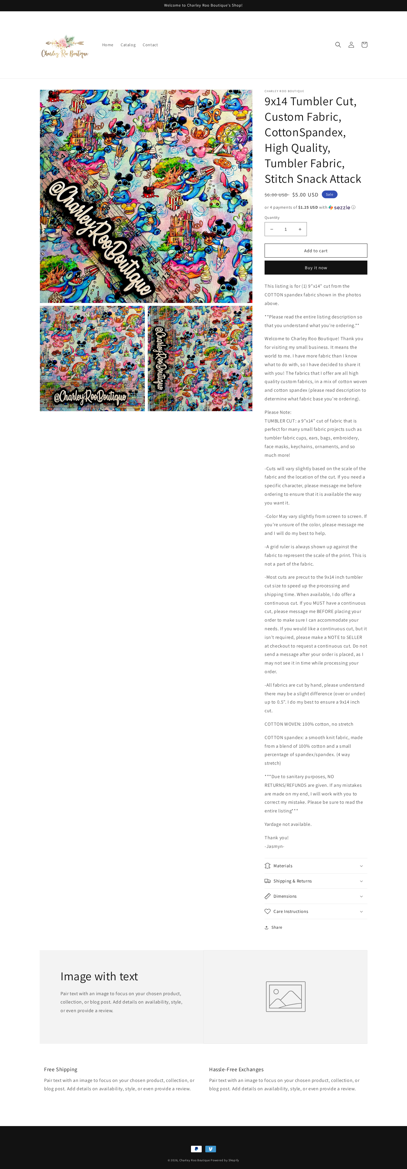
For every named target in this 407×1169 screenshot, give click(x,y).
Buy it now (316, 267)
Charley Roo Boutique (194, 1160)
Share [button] (276, 927)
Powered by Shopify (225, 1160)
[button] (338, 44)
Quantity (272, 217)
